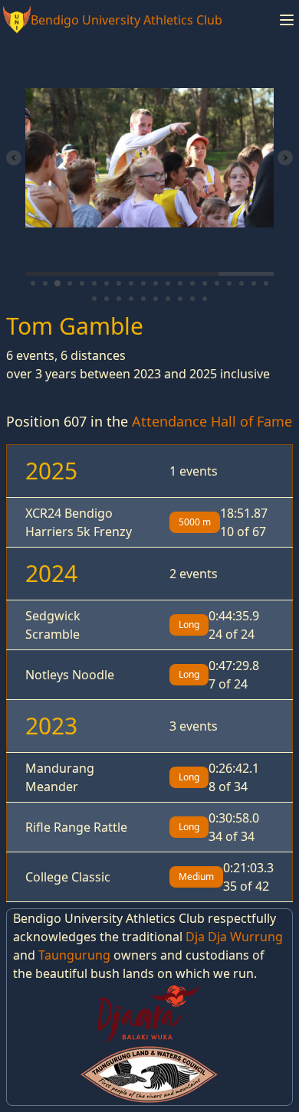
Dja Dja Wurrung (234, 936)
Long (189, 624)
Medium (196, 876)
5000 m (195, 521)
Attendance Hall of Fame (212, 421)
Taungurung (74, 955)
